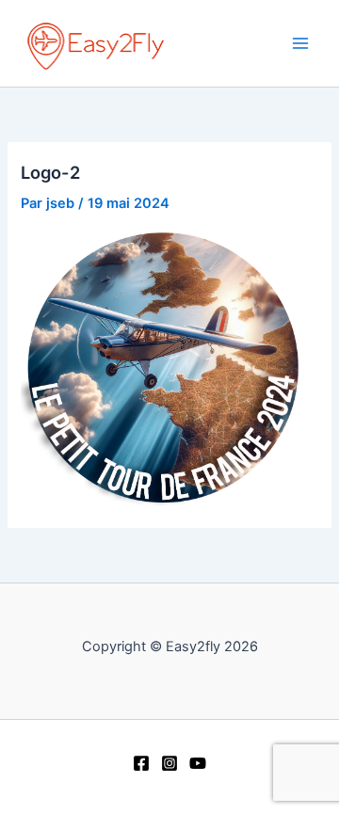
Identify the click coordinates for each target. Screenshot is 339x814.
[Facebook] (141, 763)
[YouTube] (197, 763)
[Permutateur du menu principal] (300, 43)
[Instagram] (169, 763)
